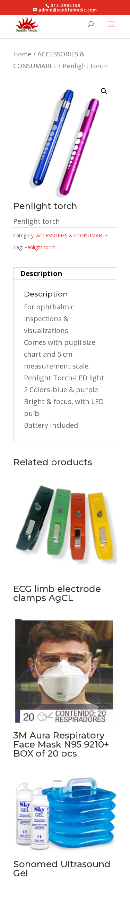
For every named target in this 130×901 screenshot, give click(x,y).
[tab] (65, 274)
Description (41, 273)
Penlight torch (39, 247)
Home (22, 53)
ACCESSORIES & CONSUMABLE (72, 235)
